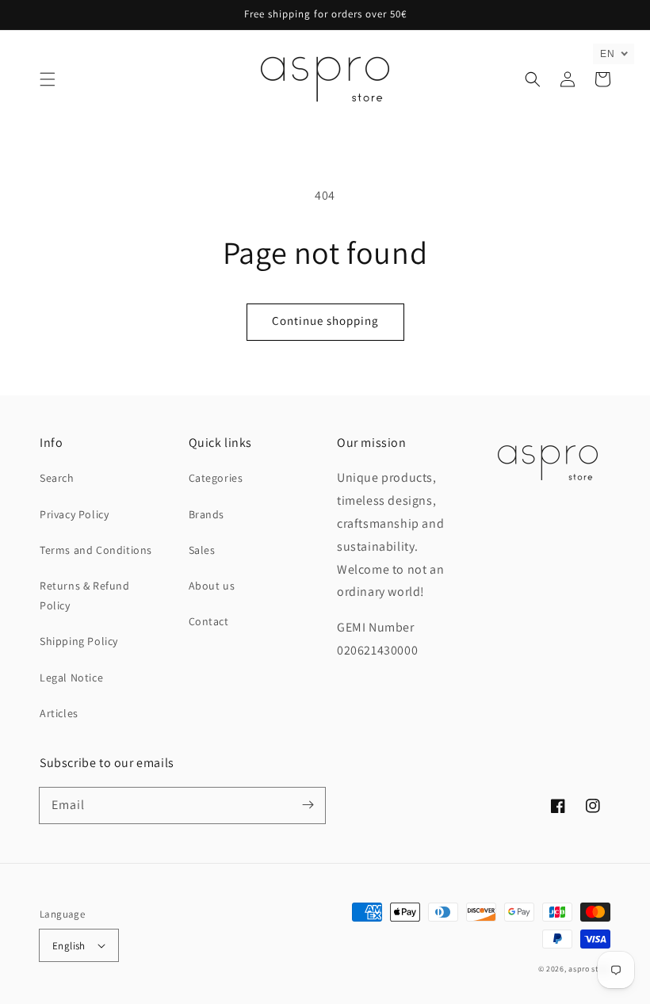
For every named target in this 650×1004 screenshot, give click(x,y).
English (69, 945)
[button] (47, 79)
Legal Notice (71, 677)
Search (57, 478)
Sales (202, 550)
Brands (207, 514)
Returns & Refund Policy (85, 595)
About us (212, 585)
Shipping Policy (79, 641)
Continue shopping (325, 320)
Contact (209, 621)
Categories (216, 478)
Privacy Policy (74, 514)
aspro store (589, 969)
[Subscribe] (307, 805)
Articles (59, 713)
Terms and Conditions (96, 550)
